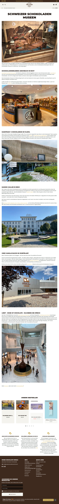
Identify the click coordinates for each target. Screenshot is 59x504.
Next (56, 412)
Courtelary (29, 264)
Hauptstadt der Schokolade (39, 466)
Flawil (30, 135)
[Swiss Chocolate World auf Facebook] (2, 1)
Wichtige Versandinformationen (30, 462)
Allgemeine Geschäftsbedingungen (30, 467)
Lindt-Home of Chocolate (24, 315)
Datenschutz (28, 470)
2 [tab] (27, 425)
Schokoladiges (19, 386)
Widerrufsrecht (28, 465)
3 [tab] (29, 425)
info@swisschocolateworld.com (10, 464)
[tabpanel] (8, 411)
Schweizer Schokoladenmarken (41, 473)
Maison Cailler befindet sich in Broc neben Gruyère (15, 203)
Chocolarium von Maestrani (40, 135)
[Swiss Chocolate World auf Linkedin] (4, 1)
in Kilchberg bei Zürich (44, 315)
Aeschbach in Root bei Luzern (9, 73)
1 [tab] (25, 425)
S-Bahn (9, 83)
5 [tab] (33, 425)
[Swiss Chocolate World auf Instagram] (3, 1)
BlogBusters (39, 476)
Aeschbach (53, 73)
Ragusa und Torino (34, 260)
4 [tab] (31, 425)
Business (27, 475)
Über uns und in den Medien (41, 462)
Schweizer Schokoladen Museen (39, 470)
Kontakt (27, 473)
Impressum (27, 472)
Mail (37, 447)
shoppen (6, 386)
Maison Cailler (30, 192)
